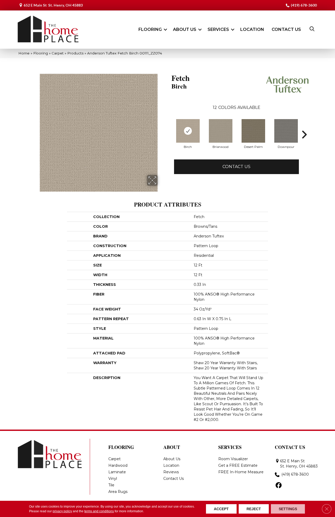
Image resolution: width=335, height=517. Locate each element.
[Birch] (188, 131)
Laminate (117, 472)
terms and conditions (99, 511)
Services (218, 29)
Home (24, 53)
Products (75, 53)
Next (304, 134)
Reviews (171, 472)
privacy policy (62, 511)
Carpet (58, 53)
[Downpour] (286, 131)
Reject (254, 509)
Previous (169, 134)
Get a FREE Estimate (238, 465)
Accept (221, 509)
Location (252, 29)
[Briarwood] (221, 131)
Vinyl (112, 478)
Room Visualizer (233, 459)
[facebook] (278, 485)
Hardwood (117, 465)
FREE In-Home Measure (241, 472)
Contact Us (286, 29)
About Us (184, 29)
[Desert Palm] (253, 131)
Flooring (150, 29)
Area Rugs (117, 491)
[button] (165, 29)
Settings (288, 509)
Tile (111, 485)
